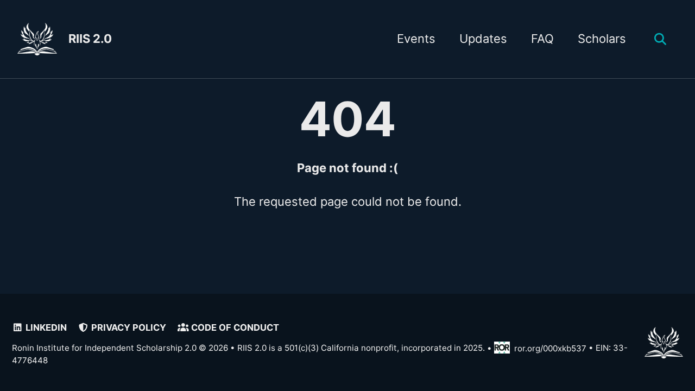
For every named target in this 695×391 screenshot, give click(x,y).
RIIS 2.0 (90, 38)
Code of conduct (234, 327)
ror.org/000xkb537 (550, 348)
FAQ (542, 38)
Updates (483, 38)
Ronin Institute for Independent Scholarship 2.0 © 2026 (120, 348)
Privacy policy (127, 327)
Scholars (602, 38)
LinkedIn (45, 327)
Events (416, 38)
